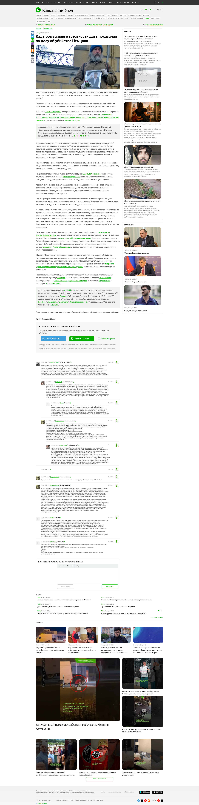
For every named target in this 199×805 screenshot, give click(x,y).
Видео (111, 2)
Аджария (46, 15)
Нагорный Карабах (70, 18)
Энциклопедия (82, 2)
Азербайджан (61, 15)
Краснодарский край (57, 18)
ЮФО (48, 21)
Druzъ (62, 403)
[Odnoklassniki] (32, 50)
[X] (32, 47)
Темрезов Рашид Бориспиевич (136, 253)
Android (67, 290)
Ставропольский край (136, 18)
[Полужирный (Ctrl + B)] (59, 566)
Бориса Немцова (53, 283)
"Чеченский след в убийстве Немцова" (70, 281)
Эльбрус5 (53, 542)
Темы (48, 2)
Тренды (57, 2)
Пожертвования (129, 792)
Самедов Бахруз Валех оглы (135, 310)
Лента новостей (47, 28)
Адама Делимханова (91, 174)
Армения (70, 15)
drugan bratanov (54, 362)
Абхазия (38, 15)
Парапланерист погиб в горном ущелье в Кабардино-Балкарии (62, 613)
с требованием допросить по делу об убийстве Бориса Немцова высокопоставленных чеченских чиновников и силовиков (77, 117)
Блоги (102, 2)
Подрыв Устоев (59, 421)
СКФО (126, 18)
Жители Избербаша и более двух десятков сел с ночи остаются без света (141, 90)
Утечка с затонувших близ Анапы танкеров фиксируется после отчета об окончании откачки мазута (147, 650)
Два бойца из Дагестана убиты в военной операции (58, 606)
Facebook (42, 302)
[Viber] (32, 43)
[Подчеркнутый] (68, 566)
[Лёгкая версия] (154, 2)
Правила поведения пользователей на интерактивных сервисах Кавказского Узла (79, 800)
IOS (74, 290)
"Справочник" (105, 278)
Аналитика (67, 2)
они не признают (81, 136)
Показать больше (99, 779)
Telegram (64, 296)
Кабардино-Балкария (134, 15)
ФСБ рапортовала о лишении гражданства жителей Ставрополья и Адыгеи (141, 54)
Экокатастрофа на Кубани (154, 24)
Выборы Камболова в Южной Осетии (100, 24)
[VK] (32, 33)
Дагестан (115, 15)
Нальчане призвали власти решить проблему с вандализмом (142, 202)
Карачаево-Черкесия (42, 18)
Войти (159, 9)
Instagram (52, 302)
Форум (94, 2)
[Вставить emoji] (77, 566)
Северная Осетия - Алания (115, 18)
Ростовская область (99, 18)
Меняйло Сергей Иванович (135, 281)
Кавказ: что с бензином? (46, 24)
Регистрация (65, 586)
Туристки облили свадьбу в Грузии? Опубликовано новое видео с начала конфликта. (55, 773)
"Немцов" (61, 278)
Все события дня (157, 617)
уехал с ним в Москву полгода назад (75, 238)
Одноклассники (77, 302)
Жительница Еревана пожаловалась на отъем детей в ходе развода (142, 124)
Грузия (108, 15)
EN (162, 2)
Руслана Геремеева (71, 177)
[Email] (32, 58)
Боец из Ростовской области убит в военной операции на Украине (64, 599)
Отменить (109, 586)
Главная (38, 28)
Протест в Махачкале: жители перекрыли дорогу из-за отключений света (141, 730)
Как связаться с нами (115, 792)
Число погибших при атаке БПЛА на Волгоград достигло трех (126, 599)
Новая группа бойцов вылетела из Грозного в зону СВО (123, 613)
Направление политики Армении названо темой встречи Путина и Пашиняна (141, 37)
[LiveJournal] (32, 54)
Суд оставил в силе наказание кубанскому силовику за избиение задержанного (82, 650)
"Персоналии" (104, 281)
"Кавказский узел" (53, 112)
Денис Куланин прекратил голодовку (139, 167)
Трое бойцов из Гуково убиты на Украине (118, 606)
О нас (103, 792)
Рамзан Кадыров (72, 120)
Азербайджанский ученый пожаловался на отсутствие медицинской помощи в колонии (114, 650)
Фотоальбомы (123, 2)
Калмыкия (146, 15)
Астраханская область (81, 15)
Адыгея (53, 15)
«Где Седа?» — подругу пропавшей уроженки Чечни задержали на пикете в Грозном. (140, 692)
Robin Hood (58, 382)
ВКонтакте (63, 302)
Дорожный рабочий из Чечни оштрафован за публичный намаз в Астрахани (50, 650)
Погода (135, 2)
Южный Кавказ (40, 21)
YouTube (54, 305)
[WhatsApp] (32, 40)
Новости (39, 2)
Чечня (147, 18)
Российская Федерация (84, 18)
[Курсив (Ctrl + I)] (64, 566)
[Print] (32, 61)
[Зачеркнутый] (72, 566)
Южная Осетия (155, 18)
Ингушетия (123, 15)
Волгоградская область (97, 15)
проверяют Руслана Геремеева (56, 247)
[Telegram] (32, 36)
